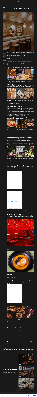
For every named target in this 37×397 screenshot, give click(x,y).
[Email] (5, 56)
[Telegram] (3, 56)
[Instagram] (32, 346)
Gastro (3, 7)
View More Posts (31, 341)
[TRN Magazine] (18, 2)
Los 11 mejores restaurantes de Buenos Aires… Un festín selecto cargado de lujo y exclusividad (10, 370)
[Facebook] (3, 53)
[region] (18, 395)
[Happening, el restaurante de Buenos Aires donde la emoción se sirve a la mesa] (4, 61)
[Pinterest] (3, 55)
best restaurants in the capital (27, 52)
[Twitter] (5, 53)
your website (19, 319)
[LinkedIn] (5, 55)
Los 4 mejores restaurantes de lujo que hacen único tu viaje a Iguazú (10, 358)
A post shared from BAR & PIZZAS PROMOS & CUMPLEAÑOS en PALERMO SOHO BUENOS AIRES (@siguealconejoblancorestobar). (19, 208)
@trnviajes (14, 333)
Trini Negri (7, 341)
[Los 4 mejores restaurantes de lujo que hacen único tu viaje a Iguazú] (26, 359)
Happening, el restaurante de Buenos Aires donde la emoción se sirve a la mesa (4, 64)
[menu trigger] (3, 5)
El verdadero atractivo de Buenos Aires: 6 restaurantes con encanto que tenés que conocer (9, 382)
